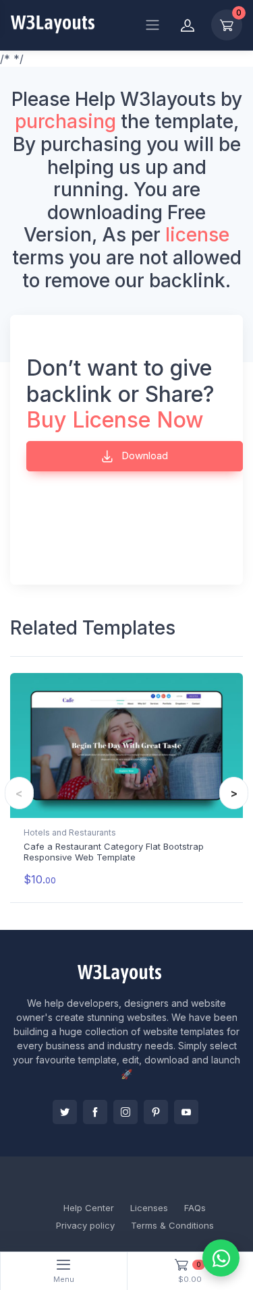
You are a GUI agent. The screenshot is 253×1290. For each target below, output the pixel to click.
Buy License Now (115, 420)
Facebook (95, 1112)
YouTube (186, 1112)
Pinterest (156, 1112)
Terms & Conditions (172, 1225)
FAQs (195, 1207)
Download (143, 455)
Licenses (149, 1207)
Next (233, 793)
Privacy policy (85, 1225)
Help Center (88, 1207)
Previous (19, 793)
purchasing (65, 121)
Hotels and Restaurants (70, 832)
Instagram (125, 1112)
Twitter (65, 1112)
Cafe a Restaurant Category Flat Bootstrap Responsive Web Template (114, 851)
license (197, 234)
